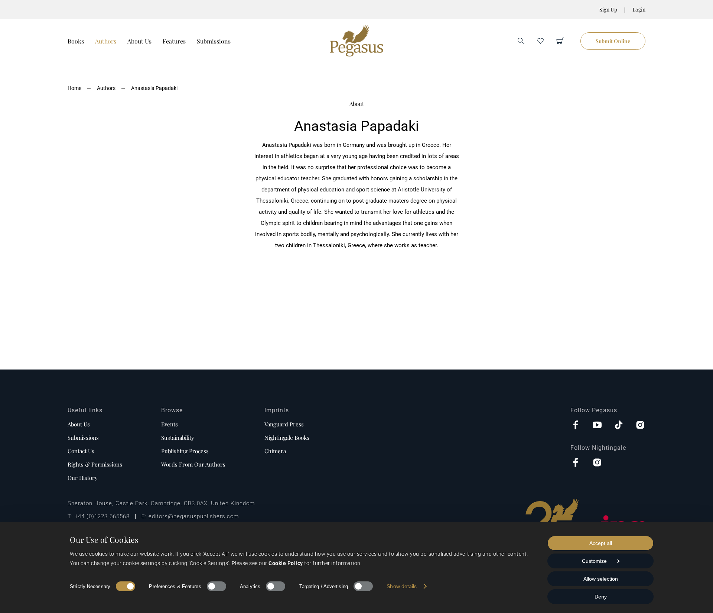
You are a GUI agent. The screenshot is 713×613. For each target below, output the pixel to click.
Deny (601, 597)
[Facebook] (575, 425)
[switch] (216, 586)
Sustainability (177, 437)
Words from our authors (193, 464)
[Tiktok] (618, 425)
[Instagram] (640, 425)
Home (74, 88)
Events (169, 424)
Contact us (81, 451)
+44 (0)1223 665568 (102, 516)
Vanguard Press (284, 424)
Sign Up (608, 9)
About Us (139, 41)
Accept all (600, 543)
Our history (83, 477)
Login (638, 9)
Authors (105, 41)
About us (79, 424)
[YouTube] (597, 425)
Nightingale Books (286, 437)
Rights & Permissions (95, 464)
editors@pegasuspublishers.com (194, 516)
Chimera (275, 451)
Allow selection (600, 579)
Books (76, 41)
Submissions (214, 41)
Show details (402, 586)
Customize (594, 561)
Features (174, 41)
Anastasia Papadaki (154, 88)
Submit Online (613, 41)
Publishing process (185, 451)
